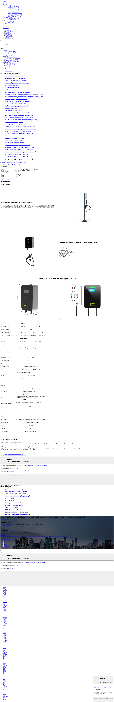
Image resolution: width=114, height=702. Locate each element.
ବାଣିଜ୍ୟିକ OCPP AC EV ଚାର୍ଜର (13, 6)
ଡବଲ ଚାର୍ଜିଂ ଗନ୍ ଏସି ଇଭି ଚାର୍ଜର (13, 7)
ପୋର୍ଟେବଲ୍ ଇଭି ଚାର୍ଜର (52, 536)
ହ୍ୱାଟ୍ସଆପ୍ (2, 551)
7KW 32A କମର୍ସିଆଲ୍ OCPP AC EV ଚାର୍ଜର (15, 78)
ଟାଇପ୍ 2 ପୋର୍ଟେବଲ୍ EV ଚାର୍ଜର (13, 19)
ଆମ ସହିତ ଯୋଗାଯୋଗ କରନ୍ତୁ (8, 38)
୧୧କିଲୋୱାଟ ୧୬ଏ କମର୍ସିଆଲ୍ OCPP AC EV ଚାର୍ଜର (14, 454)
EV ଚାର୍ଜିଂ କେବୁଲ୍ (8, 20)
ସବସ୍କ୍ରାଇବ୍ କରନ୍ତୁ (4, 519)
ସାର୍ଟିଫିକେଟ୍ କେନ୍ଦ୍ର (9, 31)
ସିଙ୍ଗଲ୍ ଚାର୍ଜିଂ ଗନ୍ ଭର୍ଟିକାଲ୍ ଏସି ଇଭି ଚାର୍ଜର (15, 9)
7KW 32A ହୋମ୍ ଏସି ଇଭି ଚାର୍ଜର (12, 87)
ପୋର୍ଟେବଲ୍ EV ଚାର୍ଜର (9, 17)
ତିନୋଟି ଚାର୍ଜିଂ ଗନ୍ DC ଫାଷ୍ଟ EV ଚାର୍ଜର (15, 15)
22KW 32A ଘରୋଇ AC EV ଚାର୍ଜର (13, 509)
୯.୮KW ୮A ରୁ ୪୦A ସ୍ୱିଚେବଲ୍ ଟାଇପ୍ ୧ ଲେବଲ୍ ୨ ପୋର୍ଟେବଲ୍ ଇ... (20, 133)
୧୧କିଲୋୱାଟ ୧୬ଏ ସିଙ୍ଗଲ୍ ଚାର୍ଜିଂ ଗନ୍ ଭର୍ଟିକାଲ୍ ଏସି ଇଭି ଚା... (18, 514)
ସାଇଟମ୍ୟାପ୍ (2, 535)
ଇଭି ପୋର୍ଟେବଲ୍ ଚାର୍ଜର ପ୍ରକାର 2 (6, 536)
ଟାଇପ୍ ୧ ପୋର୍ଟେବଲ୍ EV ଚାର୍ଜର (13, 18)
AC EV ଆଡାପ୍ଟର (11, 24)
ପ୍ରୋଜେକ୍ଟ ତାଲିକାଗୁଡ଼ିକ (10, 33)
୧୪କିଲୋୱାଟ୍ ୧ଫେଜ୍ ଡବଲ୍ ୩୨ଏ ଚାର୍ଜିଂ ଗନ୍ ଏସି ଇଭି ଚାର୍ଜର (15, 455)
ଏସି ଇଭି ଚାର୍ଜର (8, 5)
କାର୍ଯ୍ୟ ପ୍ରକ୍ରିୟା (8, 34)
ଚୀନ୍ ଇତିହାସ (7, 32)
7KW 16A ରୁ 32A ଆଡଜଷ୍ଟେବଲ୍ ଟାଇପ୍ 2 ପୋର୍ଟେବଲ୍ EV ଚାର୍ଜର (19, 147)
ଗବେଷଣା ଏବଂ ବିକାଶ (9, 36)
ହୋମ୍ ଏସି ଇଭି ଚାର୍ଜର (11, 8)
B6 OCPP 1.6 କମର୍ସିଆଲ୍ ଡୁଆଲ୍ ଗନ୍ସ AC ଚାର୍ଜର (16, 491)
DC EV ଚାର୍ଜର (8, 10)
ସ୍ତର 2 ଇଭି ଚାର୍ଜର (6, 539)
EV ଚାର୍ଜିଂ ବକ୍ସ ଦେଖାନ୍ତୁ (10, 500)
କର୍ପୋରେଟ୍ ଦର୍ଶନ (8, 30)
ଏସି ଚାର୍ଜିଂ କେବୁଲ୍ (11, 21)
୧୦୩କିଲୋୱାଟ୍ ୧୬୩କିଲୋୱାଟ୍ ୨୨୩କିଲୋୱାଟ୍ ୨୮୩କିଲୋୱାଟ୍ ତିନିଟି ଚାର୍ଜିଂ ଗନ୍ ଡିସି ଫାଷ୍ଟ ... (25, 96)
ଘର (3, 3)
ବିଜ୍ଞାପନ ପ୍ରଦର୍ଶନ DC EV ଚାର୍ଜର (14, 12)
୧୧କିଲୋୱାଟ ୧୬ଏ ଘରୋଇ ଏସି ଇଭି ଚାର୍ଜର (14, 505)
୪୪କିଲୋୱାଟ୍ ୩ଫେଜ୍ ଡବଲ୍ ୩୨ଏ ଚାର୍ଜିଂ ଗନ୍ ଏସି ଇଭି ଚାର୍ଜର (18, 92)
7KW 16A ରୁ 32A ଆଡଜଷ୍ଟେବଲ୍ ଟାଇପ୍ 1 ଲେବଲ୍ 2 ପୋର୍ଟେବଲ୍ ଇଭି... (21, 152)
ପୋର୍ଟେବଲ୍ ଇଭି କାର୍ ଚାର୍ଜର (30, 536)
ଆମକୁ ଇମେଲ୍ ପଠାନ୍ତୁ (4, 178)
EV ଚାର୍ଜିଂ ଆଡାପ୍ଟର (9, 23)
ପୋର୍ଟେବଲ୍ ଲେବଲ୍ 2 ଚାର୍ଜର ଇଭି (41, 536)
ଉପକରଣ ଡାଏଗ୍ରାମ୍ (9, 35)
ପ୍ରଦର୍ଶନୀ (7, 37)
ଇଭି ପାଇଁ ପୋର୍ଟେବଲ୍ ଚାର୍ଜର (61, 536)
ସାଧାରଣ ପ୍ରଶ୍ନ (6, 28)
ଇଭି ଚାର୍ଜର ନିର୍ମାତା (6, 538)
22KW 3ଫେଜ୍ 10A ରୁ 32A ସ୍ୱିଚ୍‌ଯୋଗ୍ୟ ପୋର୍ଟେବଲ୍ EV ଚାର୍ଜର (19, 115)
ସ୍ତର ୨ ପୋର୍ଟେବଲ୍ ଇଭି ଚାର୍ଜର (18, 536)
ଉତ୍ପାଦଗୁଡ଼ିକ (5, 4)
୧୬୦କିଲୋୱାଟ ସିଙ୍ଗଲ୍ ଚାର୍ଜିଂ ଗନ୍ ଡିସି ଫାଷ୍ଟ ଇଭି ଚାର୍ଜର (17, 101)
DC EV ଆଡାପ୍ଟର (11, 25)
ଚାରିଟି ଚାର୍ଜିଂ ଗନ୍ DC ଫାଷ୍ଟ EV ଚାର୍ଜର (14, 16)
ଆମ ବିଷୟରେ (5, 29)
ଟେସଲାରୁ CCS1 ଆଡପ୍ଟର (8, 548)
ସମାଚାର (4, 27)
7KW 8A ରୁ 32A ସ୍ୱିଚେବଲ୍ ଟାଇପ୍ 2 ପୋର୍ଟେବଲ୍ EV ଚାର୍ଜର (18, 156)
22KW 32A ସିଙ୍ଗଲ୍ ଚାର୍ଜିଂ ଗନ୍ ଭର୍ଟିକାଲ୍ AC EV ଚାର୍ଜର (17, 83)
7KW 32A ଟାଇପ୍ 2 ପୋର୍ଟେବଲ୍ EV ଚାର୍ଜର (14, 138)
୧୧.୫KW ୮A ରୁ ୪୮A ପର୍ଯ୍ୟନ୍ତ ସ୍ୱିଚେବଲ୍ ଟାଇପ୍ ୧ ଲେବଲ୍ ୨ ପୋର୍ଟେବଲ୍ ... (22, 119)
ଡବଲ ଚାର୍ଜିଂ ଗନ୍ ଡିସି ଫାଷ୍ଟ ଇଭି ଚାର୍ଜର (15, 14)
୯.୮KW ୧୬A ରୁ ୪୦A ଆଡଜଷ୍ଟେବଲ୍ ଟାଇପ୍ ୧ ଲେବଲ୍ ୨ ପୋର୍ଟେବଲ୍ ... (21, 129)
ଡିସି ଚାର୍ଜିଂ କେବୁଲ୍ (11, 22)
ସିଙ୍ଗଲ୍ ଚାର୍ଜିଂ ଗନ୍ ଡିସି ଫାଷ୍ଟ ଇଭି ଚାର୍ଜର (15, 13)
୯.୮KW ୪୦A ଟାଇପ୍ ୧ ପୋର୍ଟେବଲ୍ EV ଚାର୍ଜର (15, 124)
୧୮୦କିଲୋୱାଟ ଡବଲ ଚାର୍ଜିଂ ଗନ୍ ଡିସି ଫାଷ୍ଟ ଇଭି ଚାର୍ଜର (16, 106)
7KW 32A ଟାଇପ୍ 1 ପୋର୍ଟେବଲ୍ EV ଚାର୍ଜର (14, 142)
